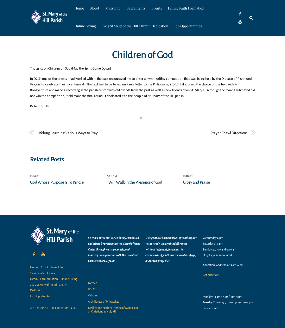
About (94, 8)
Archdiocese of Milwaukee (103, 301)
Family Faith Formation (186, 8)
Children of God (142, 54)
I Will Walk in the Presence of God (134, 182)
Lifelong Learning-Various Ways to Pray (67, 133)
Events (156, 8)
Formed (92, 283)
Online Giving (85, 26)
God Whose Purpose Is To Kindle (57, 182)
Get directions (211, 274)
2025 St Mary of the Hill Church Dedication (135, 26)
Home (79, 8)
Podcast (35, 176)
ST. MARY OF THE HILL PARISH (52, 307)
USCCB (92, 289)
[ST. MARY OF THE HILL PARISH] (49, 22)
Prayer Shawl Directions (229, 133)
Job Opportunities (188, 26)
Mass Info (113, 8)
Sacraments (136, 8)
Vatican (92, 295)
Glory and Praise (196, 182)
